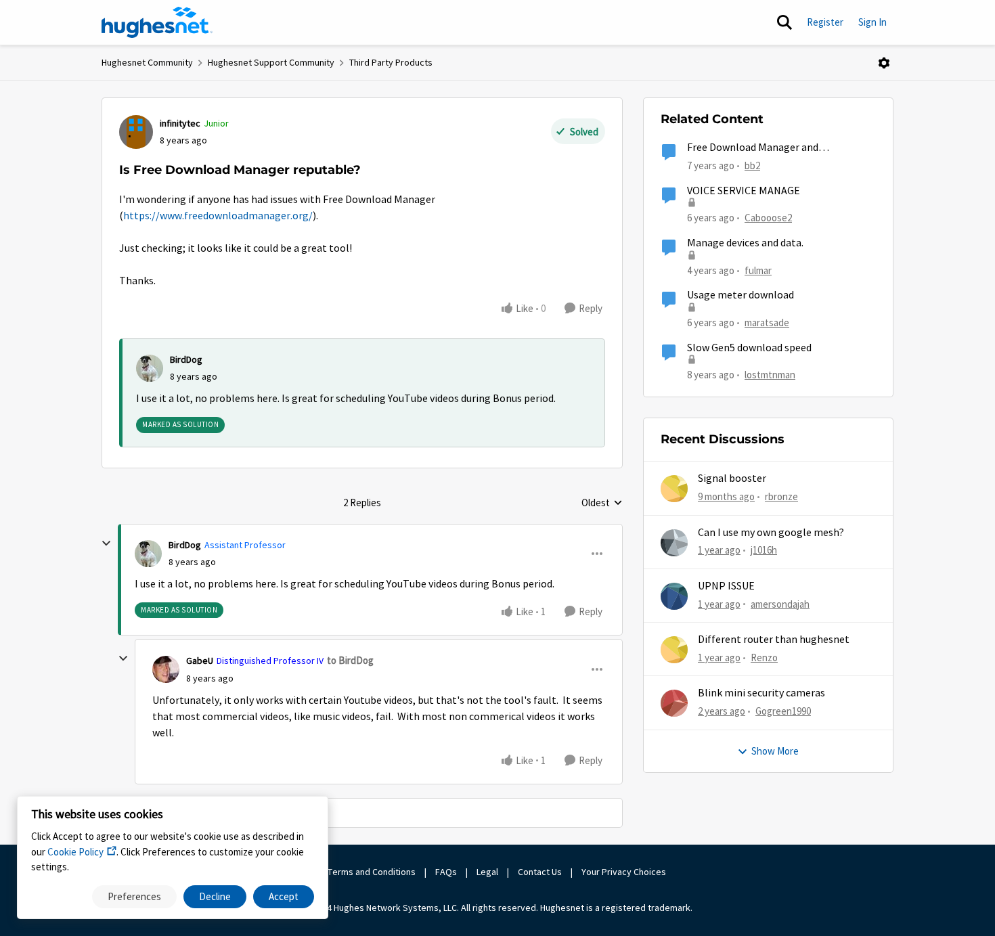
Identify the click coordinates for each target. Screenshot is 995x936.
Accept (283, 896)
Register (825, 22)
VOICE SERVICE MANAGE (743, 191)
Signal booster (732, 478)
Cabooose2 (768, 217)
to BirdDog (350, 660)
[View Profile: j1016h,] (674, 542)
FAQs (446, 872)
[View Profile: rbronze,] (674, 488)
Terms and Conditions (372, 872)
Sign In (872, 22)
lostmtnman (770, 374)
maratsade (767, 322)
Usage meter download (740, 295)
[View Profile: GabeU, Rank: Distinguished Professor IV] (165, 669)
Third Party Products (391, 62)
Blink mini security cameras (761, 693)
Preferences (134, 896)
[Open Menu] (884, 62)
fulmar (758, 270)
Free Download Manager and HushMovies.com (752, 148)
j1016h (764, 549)
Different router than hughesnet (773, 639)
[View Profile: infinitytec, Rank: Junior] (136, 132)
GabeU (199, 660)
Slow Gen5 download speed (749, 348)
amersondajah (780, 604)
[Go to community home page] (157, 22)
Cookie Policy (75, 851)
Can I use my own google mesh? (771, 532)
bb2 (752, 165)
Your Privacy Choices (624, 872)
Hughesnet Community (147, 62)
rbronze (781, 496)
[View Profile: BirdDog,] (149, 368)
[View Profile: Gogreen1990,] (674, 703)
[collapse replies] (106, 543)
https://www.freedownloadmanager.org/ (218, 216)
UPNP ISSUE (726, 586)
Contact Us (540, 872)
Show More (775, 750)
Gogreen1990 (783, 711)
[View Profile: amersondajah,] (674, 596)
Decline (215, 896)
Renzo (764, 657)
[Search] (784, 22)
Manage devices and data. (745, 243)
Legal (487, 872)
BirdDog (186, 359)
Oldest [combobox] (602, 503)
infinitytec (180, 123)
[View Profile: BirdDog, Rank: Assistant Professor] (148, 553)
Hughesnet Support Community (271, 62)
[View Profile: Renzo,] (674, 649)
